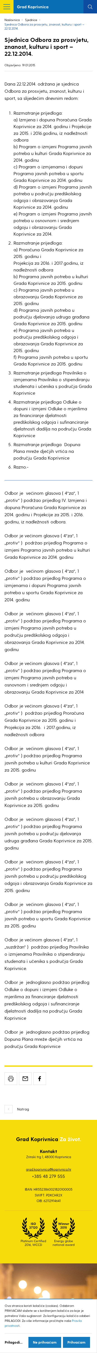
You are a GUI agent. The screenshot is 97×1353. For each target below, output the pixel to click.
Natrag (23, 1109)
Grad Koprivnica (32, 6)
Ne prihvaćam (45, 1342)
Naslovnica (12, 20)
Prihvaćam (76, 1342)
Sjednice (31, 20)
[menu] (7, 6)
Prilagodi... (14, 1342)
